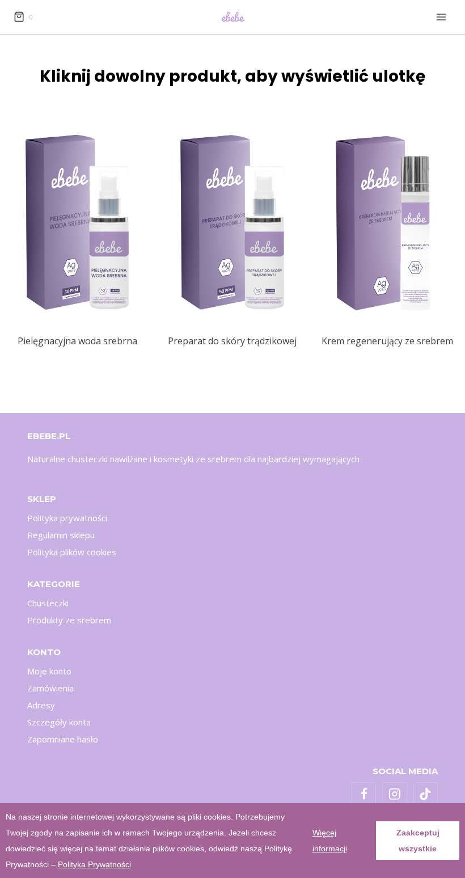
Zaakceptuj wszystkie (417, 840)
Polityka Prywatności (94, 864)
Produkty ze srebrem (69, 620)
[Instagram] (394, 794)
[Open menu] (440, 17)
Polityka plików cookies (71, 552)
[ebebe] (232, 17)
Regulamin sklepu (61, 535)
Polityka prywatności (67, 518)
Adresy (41, 705)
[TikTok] (425, 794)
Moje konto (49, 671)
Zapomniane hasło (62, 739)
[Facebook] (364, 794)
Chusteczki (48, 603)
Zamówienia (50, 688)
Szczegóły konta (59, 722)
